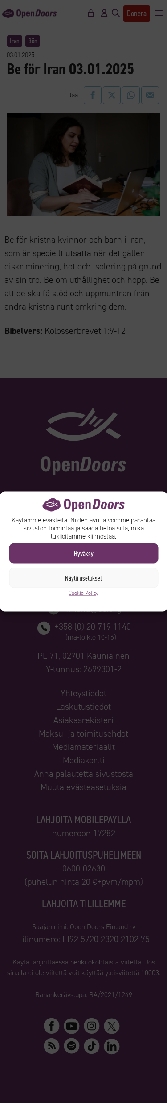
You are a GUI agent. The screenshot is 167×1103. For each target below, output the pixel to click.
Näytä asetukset (83, 577)
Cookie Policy (83, 593)
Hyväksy (84, 553)
